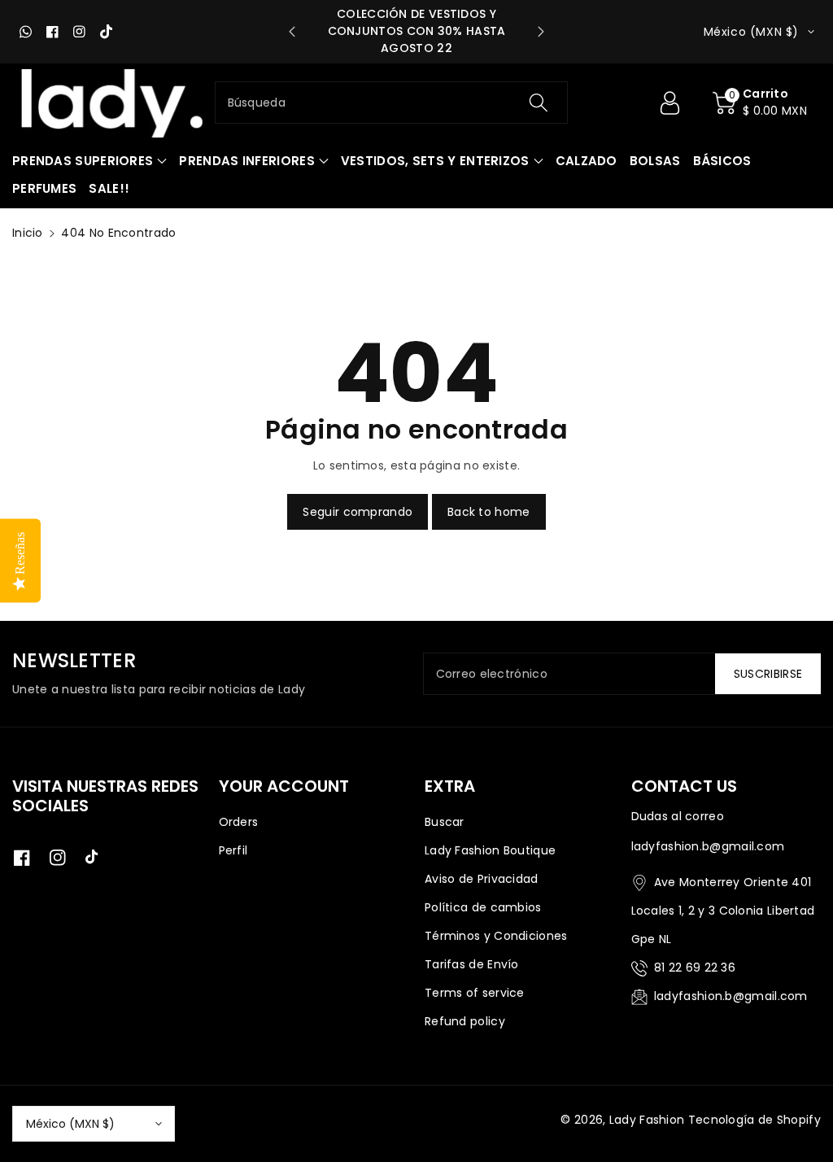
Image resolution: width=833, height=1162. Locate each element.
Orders (239, 822)
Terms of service (475, 993)
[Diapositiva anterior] (292, 32)
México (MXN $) (70, 1124)
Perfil (233, 850)
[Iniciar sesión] (669, 102)
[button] (760, 102)
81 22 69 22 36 (694, 967)
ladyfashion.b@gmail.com (731, 996)
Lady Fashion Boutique (490, 850)
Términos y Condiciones (496, 936)
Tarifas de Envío (472, 964)
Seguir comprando (357, 512)
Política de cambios (483, 907)
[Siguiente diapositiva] (541, 32)
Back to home (488, 512)
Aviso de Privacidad (482, 879)
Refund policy (465, 1021)
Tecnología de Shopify (754, 1120)
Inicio (27, 233)
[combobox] (392, 102)
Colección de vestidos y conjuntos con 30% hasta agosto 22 (417, 31)
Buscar (444, 822)
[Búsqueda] (538, 102)
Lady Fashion (647, 1120)
